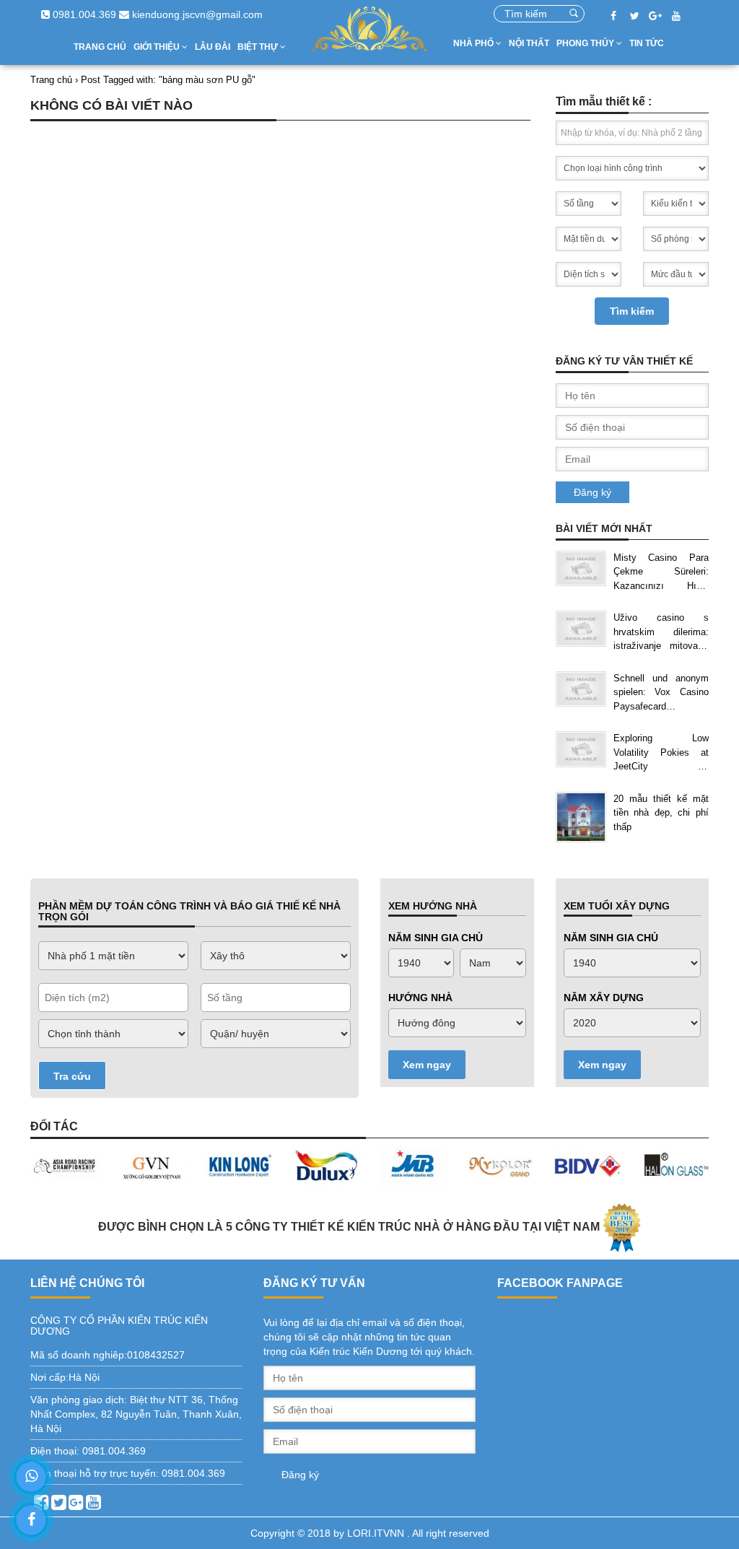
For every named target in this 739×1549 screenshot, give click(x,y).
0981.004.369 (83, 14)
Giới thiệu (158, 47)
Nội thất (529, 43)
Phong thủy (586, 43)
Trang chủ (100, 47)
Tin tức (646, 43)
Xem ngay (427, 1064)
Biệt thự (258, 47)
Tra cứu (72, 1076)
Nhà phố (474, 43)
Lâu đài (212, 47)
